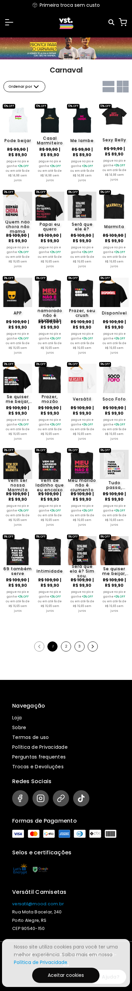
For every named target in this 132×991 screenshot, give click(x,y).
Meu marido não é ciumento (82, 485)
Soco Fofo (114, 399)
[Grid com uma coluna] (108, 86)
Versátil (82, 399)
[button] (9, 22)
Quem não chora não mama (17, 226)
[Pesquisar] (111, 22)
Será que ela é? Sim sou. (82, 571)
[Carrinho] (123, 22)
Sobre (19, 727)
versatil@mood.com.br (38, 904)
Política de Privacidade (40, 747)
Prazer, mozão (50, 399)
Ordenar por (20, 86)
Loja (17, 717)
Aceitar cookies (66, 975)
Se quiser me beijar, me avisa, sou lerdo (18, 399)
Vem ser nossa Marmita (18, 485)
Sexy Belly (114, 140)
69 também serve (17, 571)
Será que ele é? (82, 226)
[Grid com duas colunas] (123, 86)
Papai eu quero (50, 226)
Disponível (114, 313)
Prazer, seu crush (82, 313)
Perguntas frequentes (39, 756)
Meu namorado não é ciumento (50, 313)
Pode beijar (17, 140)
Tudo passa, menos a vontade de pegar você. (114, 485)
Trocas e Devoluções (38, 766)
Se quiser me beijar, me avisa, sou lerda (114, 571)
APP (18, 313)
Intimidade (50, 571)
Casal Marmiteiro (50, 140)
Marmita (114, 226)
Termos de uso (30, 737)
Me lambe (82, 140)
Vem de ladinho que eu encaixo (50, 485)
